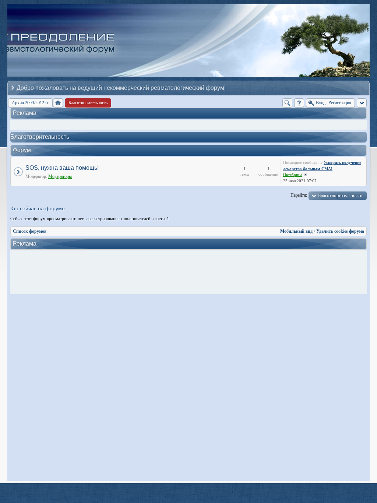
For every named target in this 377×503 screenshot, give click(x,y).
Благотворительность (39, 137)
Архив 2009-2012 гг (30, 102)
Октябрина (292, 174)
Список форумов (29, 231)
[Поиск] (287, 103)
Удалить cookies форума (340, 231)
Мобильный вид (296, 231)
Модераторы (60, 176)
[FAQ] (299, 103)
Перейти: (298, 195)
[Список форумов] (58, 103)
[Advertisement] (190, 272)
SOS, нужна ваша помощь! (62, 168)
